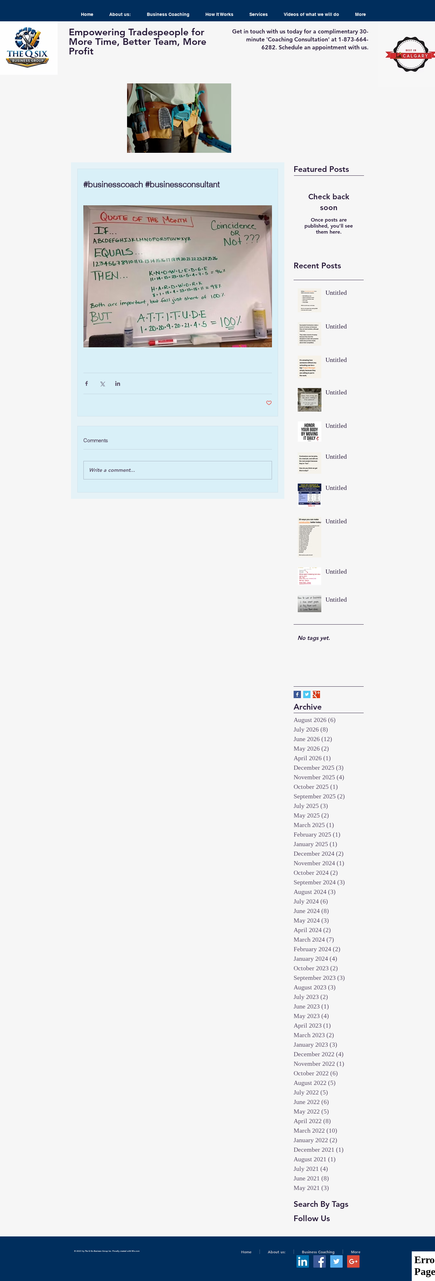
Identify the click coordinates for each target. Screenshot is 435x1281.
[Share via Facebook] (86, 383)
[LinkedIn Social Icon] (302, 1261)
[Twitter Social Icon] (336, 1261)
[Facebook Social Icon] (319, 1261)
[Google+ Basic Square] (316, 694)
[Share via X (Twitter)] (102, 383)
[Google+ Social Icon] (353, 1261)
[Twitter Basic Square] (306, 694)
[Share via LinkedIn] (118, 383)
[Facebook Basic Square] (297, 694)
